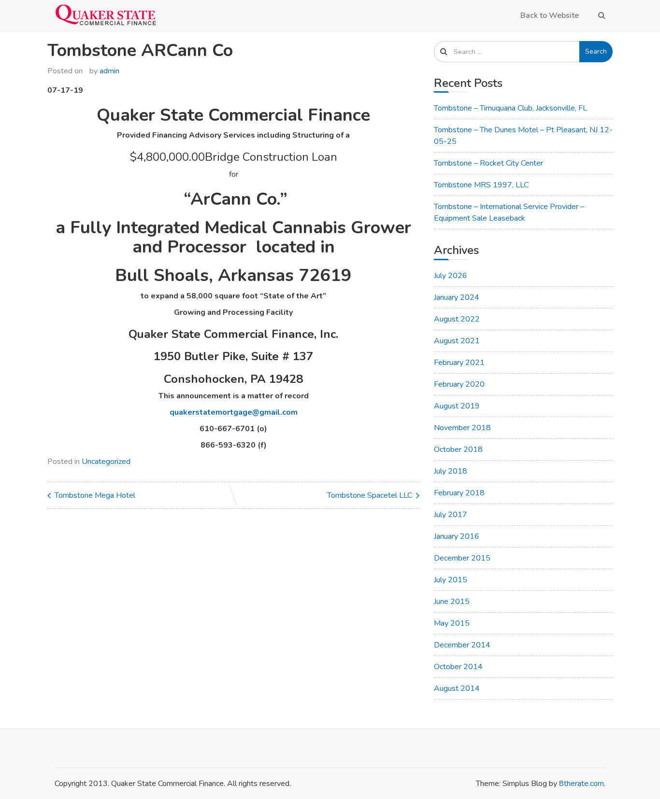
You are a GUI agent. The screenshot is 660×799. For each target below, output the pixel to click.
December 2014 (462, 645)
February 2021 (459, 362)
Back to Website (549, 15)
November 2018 (462, 427)
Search (596, 51)
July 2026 (450, 275)
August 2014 (457, 688)
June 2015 (452, 601)
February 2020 (459, 384)
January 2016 (456, 536)
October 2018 (458, 449)
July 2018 (450, 471)
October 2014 (458, 666)
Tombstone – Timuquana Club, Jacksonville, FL (510, 108)
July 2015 (450, 580)
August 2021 (457, 341)
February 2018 (459, 493)
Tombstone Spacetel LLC (369, 495)
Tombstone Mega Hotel (95, 495)
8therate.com (581, 783)
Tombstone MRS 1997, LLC (481, 185)
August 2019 (457, 406)
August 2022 (457, 319)
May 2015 (452, 623)
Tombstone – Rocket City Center (488, 163)
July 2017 (450, 514)
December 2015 (462, 558)
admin (109, 71)
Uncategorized (106, 461)
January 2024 (456, 297)
